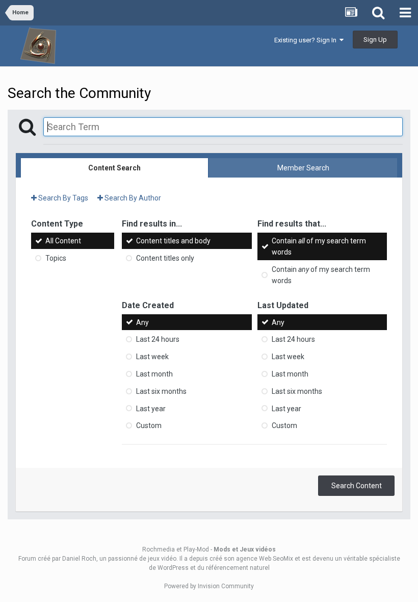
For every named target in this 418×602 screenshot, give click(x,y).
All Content (63, 241)
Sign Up (375, 39)
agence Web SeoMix (264, 558)
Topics (55, 258)
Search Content (356, 486)
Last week (152, 357)
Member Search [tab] (303, 168)
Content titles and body (173, 241)
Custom (149, 425)
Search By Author (132, 198)
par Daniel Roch (74, 558)
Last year (151, 408)
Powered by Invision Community (209, 586)
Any (142, 322)
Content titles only (165, 258)
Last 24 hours (157, 339)
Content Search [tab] (114, 168)
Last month (154, 374)
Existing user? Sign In (306, 40)
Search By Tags (62, 198)
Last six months (161, 391)
